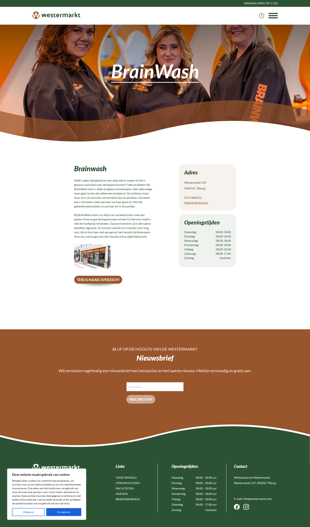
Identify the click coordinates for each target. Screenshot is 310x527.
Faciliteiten (125, 488)
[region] (46, 494)
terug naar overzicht (98, 280)
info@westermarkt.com (257, 498)
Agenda (122, 493)
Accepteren (63, 512)
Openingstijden (128, 483)
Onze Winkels (126, 477)
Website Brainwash (196, 202)
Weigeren (28, 512)
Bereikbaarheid (128, 499)
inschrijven (140, 399)
